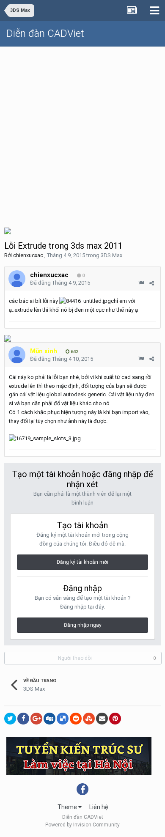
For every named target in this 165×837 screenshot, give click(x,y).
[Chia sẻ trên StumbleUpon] (89, 718)
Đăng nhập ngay (83, 625)
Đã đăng (60, 283)
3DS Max (111, 255)
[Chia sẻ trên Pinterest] (115, 718)
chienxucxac (28, 255)
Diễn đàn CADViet (45, 33)
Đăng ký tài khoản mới (82, 562)
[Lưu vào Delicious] (63, 718)
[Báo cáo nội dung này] (141, 283)
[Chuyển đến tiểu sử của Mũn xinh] (16, 354)
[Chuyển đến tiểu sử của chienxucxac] (16, 278)
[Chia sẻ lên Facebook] (23, 718)
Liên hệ (98, 807)
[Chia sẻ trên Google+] (36, 718)
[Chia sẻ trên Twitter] (10, 718)
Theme (68, 807)
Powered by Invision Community (82, 825)
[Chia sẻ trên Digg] (49, 718)
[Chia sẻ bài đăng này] (151, 283)
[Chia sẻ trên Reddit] (76, 718)
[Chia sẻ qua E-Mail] (102, 718)
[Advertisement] (82, 133)
